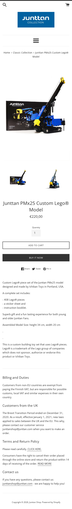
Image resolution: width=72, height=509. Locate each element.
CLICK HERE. (34, 449)
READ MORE (45, 463)
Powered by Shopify (51, 502)
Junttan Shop (35, 502)
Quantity (36, 227)
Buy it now (36, 257)
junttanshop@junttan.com (17, 483)
